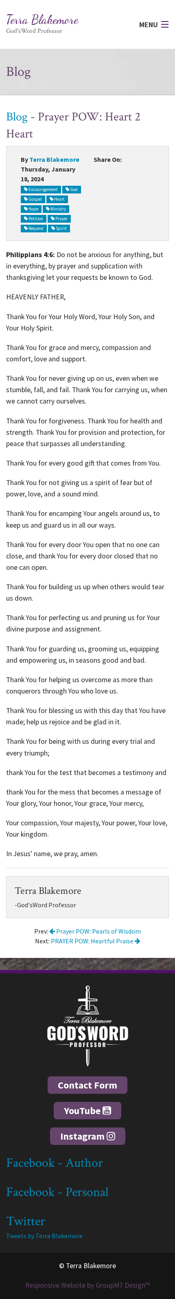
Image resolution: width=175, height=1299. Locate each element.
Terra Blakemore (54, 159)
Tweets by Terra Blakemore (44, 1236)
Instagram (83, 1136)
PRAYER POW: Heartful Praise (93, 941)
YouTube (83, 1110)
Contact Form (87, 1085)
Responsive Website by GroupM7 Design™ (87, 1285)
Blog (17, 117)
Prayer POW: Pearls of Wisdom (98, 931)
